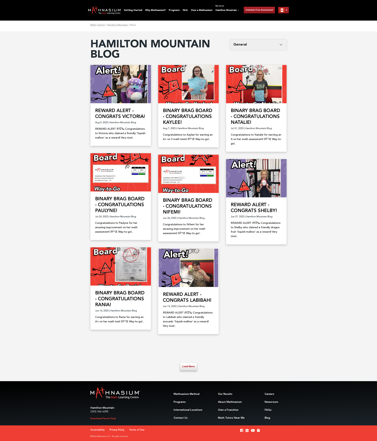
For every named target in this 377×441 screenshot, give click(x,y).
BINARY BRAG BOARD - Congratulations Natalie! (255, 117)
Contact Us (181, 418)
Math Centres (97, 25)
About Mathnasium (230, 402)
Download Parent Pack (103, 418)
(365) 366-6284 (99, 411)
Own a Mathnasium (201, 10)
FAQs (268, 410)
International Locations (188, 410)
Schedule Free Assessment (259, 10)
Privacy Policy (116, 430)
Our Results (225, 394)
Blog (267, 418)
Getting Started (133, 10)
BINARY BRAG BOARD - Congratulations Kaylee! (187, 117)
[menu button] (283, 10)
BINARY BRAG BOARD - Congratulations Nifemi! (187, 206)
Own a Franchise (228, 410)
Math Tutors (231, 418)
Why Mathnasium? (155, 10)
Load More (188, 366)
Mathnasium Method (186, 394)
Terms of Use (136, 430)
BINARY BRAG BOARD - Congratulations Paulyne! (119, 205)
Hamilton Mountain (117, 25)
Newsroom (271, 402)
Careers (269, 394)
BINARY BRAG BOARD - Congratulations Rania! (119, 299)
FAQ (185, 10)
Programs (174, 10)
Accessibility (97, 430)
